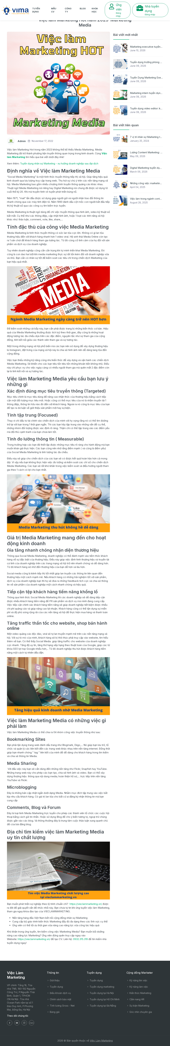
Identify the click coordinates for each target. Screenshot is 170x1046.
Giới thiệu (54, 980)
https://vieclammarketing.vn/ (86, 903)
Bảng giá (54, 1011)
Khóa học (95, 10)
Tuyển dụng (36, 10)
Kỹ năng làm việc (138, 986)
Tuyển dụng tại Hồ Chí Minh (104, 999)
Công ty (68, 10)
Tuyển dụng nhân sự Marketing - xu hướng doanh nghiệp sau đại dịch (59, 163)
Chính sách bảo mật (60, 999)
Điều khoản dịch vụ (60, 993)
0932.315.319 (80, 939)
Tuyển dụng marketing (101, 986)
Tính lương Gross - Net (62, 1005)
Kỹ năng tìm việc (138, 980)
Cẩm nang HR (136, 999)
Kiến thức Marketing (140, 993)
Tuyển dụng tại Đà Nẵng (102, 1005)
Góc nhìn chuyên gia (140, 1011)
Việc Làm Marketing (101, 1040)
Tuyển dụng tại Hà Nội (101, 993)
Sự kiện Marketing (139, 1005)
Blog (83, 8)
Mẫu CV (53, 10)
